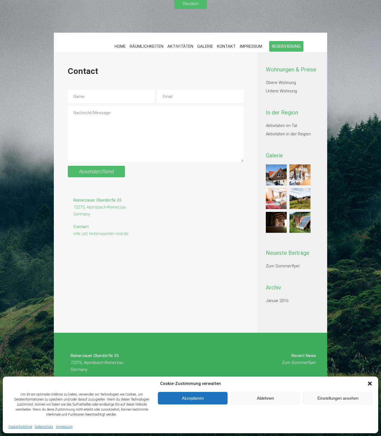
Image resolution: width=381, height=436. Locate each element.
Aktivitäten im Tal (281, 125)
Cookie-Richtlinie (20, 427)
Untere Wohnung (281, 91)
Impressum (64, 427)
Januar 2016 (277, 300)
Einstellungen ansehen (337, 398)
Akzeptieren (193, 398)
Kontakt (226, 46)
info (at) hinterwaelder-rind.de (101, 233)
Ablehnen (265, 398)
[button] (370, 383)
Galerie (205, 46)
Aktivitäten (180, 46)
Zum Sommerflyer (283, 266)
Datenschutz (44, 427)
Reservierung (286, 46)
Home (120, 46)
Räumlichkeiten (146, 46)
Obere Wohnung (281, 82)
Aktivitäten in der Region (288, 133)
